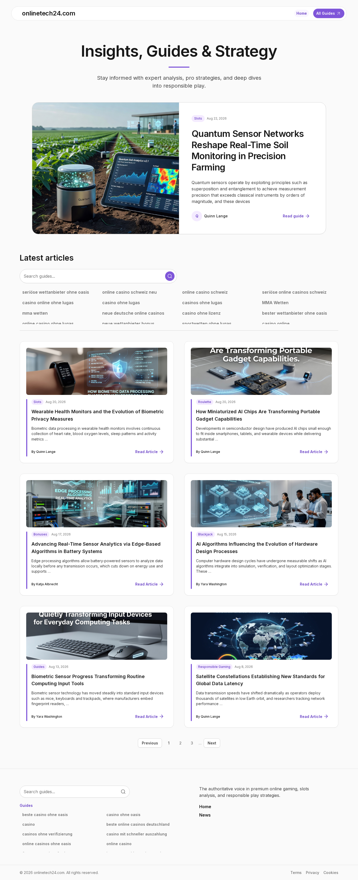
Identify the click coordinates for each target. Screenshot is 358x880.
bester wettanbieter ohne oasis (294, 313)
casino (28, 824)
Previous (150, 743)
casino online (276, 323)
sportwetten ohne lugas (206, 323)
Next (212, 743)
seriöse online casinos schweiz (294, 292)
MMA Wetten (275, 302)
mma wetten (35, 313)
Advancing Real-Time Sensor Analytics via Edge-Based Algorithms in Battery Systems (96, 547)
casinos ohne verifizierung (47, 834)
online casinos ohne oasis (46, 843)
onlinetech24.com (48, 13)
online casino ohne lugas (48, 323)
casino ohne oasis (123, 814)
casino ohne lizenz (201, 313)
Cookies (330, 872)
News (205, 815)
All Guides (325, 13)
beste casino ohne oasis (45, 814)
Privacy (312, 872)
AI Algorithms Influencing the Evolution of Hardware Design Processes (257, 547)
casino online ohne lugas (48, 302)
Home (301, 13)
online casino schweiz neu (129, 292)
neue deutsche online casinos (133, 313)
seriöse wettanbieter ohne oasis (55, 292)
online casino (119, 843)
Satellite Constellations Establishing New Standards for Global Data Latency (260, 680)
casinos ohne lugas (202, 302)
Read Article (146, 451)
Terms (296, 872)
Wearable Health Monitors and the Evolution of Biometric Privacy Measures (97, 415)
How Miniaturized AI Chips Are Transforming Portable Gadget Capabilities (258, 415)
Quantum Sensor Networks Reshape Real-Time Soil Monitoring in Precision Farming (248, 150)
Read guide (293, 216)
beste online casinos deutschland (138, 824)
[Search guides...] (170, 276)
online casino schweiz (205, 292)
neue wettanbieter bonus (128, 323)
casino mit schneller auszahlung (136, 834)
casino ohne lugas (121, 302)
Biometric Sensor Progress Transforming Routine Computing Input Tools (88, 680)
